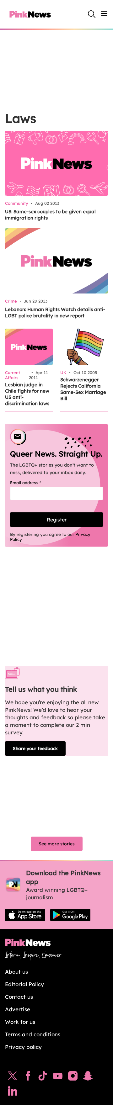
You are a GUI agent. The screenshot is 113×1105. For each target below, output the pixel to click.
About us (16, 971)
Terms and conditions (32, 1034)
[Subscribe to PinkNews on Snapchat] (88, 1077)
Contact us (19, 996)
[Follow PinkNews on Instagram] (73, 1077)
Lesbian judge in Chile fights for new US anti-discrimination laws (27, 394)
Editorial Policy (24, 984)
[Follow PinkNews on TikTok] (43, 1077)
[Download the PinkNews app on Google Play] (70, 915)
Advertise (17, 1009)
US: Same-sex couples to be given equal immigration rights (50, 215)
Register (57, 519)
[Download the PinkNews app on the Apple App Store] (25, 915)
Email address (33, 482)
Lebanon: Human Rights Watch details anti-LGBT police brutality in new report (55, 312)
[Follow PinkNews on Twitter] (12, 1077)
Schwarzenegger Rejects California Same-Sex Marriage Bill (83, 389)
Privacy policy (23, 1047)
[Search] (91, 14)
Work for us (20, 1021)
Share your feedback (35, 748)
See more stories (57, 844)
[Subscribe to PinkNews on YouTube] (58, 1077)
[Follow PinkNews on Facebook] (28, 1077)
